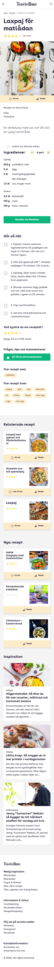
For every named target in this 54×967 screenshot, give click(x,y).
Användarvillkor (13, 908)
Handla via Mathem (27, 220)
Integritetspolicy (13, 911)
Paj (28, 389)
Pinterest (9, 926)
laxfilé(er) (10, 375)
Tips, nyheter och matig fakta (21, 890)
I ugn (8, 401)
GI (7, 395)
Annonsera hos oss (14, 951)
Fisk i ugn (40, 395)
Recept (12, 13)
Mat (19, 389)
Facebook (9, 933)
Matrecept (10, 875)
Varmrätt (40, 389)
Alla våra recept (13, 886)
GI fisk (16, 395)
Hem (6, 13)
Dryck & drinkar (12, 882)
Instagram (10, 929)
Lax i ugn (20, 401)
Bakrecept (9, 879)
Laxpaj (9, 389)
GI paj (27, 395)
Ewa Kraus (22, 108)
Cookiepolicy (11, 904)
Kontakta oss (11, 947)
